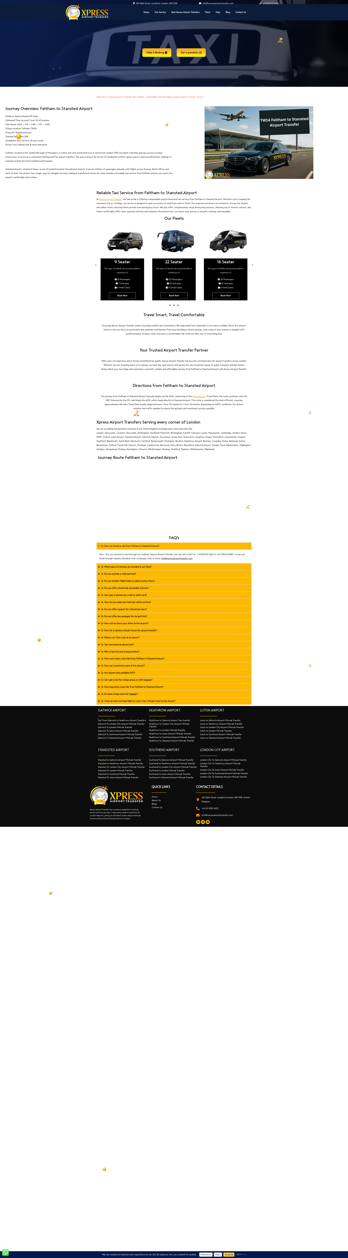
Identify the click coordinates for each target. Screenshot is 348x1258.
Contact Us (240, 12)
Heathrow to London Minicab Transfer (167, 730)
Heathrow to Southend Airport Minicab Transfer (172, 737)
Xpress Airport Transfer (110, 199)
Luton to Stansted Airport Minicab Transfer (220, 738)
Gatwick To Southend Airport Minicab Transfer (120, 734)
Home (146, 12)
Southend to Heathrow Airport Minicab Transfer (172, 763)
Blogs (154, 804)
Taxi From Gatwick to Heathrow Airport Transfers (122, 720)
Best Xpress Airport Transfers (185, 12)
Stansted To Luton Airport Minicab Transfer (118, 777)
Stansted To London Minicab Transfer (115, 770)
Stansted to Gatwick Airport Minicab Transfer (119, 760)
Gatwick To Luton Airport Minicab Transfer (118, 731)
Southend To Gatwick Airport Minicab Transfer (171, 760)
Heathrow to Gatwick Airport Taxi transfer (169, 720)
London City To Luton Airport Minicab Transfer (222, 770)
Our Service (160, 12)
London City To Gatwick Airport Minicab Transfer (223, 760)
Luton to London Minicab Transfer (216, 731)
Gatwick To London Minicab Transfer (115, 727)
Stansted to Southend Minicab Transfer (116, 774)
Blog (228, 12)
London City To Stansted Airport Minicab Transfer (223, 777)
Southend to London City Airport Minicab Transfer (173, 767)
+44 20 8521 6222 (210, 808)
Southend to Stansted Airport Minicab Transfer (171, 777)
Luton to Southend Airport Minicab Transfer (221, 734)
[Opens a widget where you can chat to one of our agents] (337, 1253)
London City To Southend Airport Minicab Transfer (224, 773)
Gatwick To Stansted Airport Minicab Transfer (120, 738)
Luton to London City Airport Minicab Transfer (222, 727)
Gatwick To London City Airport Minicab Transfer (121, 724)
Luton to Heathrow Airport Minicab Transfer (221, 724)
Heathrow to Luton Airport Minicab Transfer (170, 734)
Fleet (207, 12)
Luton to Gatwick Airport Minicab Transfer (220, 720)
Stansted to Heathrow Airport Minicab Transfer (120, 763)
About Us (156, 800)
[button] (96, 265)
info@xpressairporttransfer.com (218, 3)
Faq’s (218, 12)
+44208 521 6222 (270, 3)
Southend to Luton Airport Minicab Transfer (170, 774)
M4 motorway (199, 396)
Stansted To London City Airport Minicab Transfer (121, 767)
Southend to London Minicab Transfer (167, 770)
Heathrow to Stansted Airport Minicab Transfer (171, 741)
